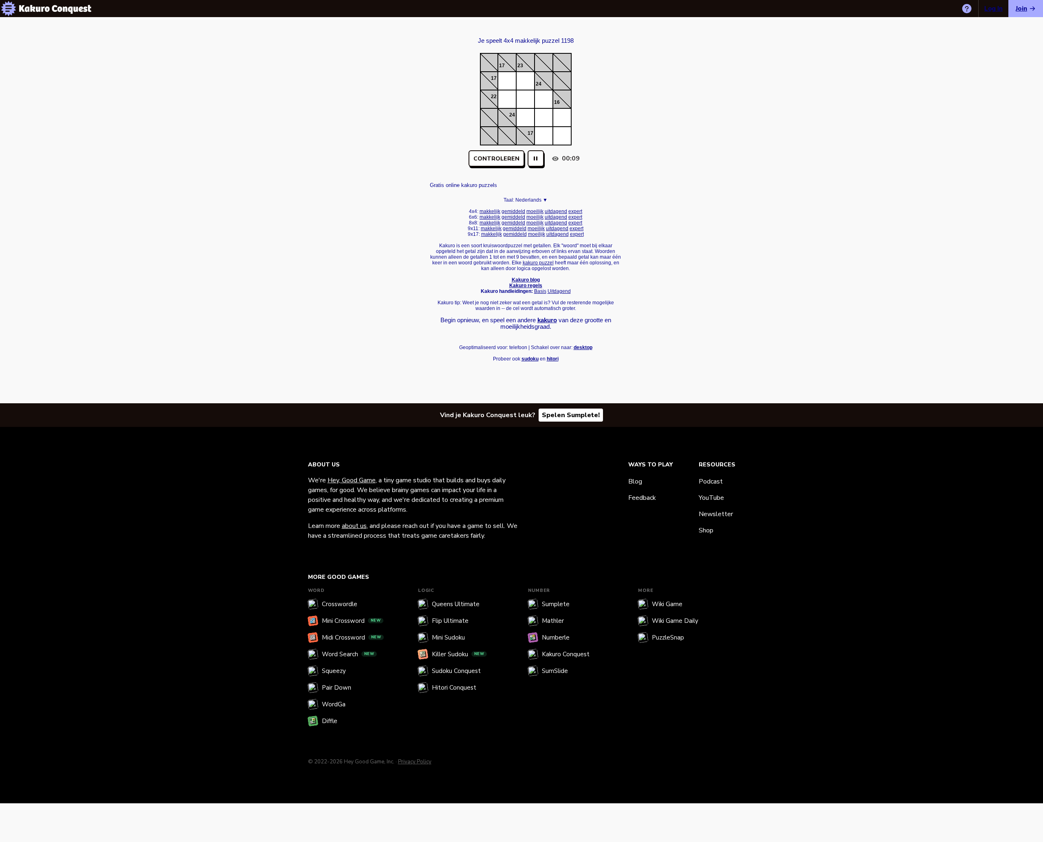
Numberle (556, 637)
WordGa (333, 704)
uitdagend (556, 211)
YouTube (711, 497)
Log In (993, 8)
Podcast (711, 481)
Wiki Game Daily (675, 621)
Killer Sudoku (458, 654)
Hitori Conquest (454, 688)
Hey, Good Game (352, 480)
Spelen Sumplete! (571, 415)
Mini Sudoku (448, 637)
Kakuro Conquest (566, 654)
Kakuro (525, 33)
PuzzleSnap (668, 637)
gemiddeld (513, 211)
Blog (635, 481)
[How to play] (967, 8)
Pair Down (336, 688)
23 (520, 65)
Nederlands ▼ (531, 200)
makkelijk (490, 211)
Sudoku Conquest (456, 671)
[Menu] (8, 8)
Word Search (348, 654)
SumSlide (555, 671)
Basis (540, 291)
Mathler (553, 621)
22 (494, 96)
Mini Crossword (351, 621)
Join (1021, 8)
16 (557, 102)
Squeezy (334, 671)
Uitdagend (559, 291)
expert (575, 211)
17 (502, 65)
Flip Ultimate (450, 621)
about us (354, 525)
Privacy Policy (414, 761)
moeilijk (535, 211)
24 (538, 84)
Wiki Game (667, 604)
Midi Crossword (351, 637)
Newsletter (716, 514)
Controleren (496, 159)
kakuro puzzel (538, 263)
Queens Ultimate (456, 604)
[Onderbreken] (536, 158)
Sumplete (556, 604)
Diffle (329, 721)
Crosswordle (339, 604)
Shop (706, 530)
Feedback (642, 497)
